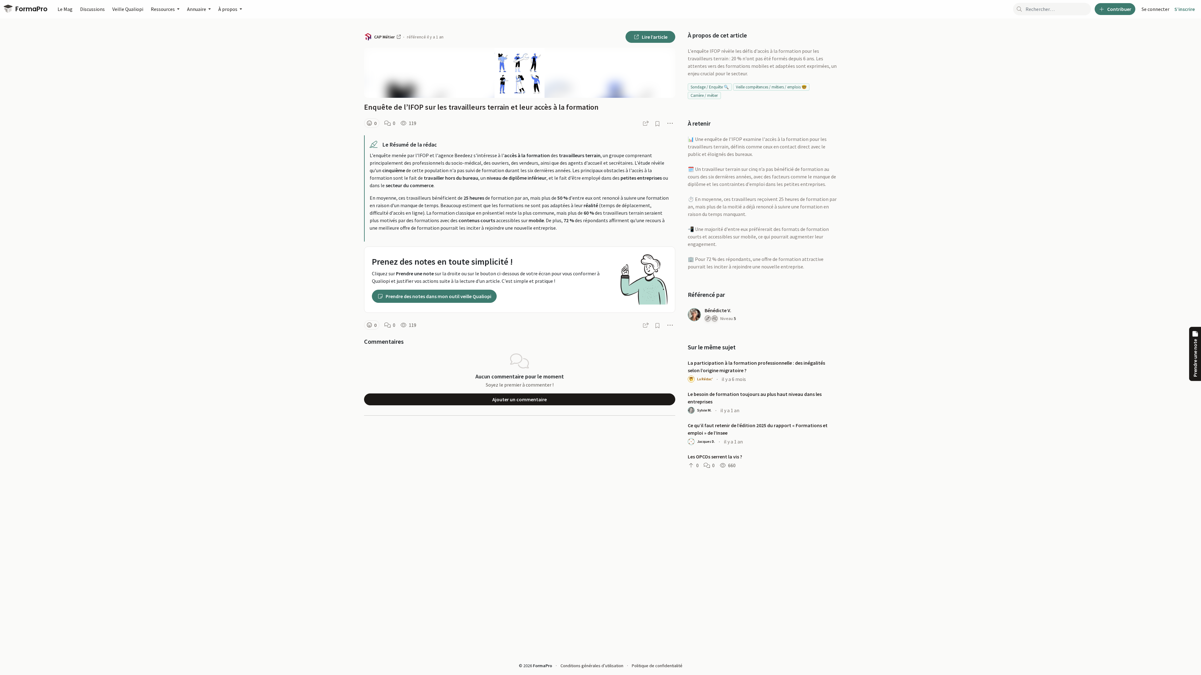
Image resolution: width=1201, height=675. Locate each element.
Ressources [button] (163, 9)
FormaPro (31, 8)
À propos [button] (228, 9)
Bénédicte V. (718, 310)
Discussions (92, 9)
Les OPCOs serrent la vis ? (715, 456)
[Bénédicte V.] (694, 314)
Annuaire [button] (197, 9)
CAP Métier (385, 37)
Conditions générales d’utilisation (591, 665)
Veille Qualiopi (127, 9)
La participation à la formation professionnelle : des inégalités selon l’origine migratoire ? (756, 366)
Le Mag (65, 9)
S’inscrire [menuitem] (1184, 9)
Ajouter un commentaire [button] (519, 399)
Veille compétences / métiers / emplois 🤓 (771, 87)
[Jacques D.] (691, 441)
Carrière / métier (704, 95)
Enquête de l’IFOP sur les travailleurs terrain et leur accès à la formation (481, 107)
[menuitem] (1155, 9)
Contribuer (1118, 9)
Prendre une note (1195, 358)
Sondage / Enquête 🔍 (710, 87)
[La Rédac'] (691, 379)
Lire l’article (654, 37)
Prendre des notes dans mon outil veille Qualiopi (438, 296)
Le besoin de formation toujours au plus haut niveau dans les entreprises (755, 398)
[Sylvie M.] (691, 410)
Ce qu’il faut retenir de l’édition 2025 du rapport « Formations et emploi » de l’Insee (758, 429)
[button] (371, 123)
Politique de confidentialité (657, 665)
